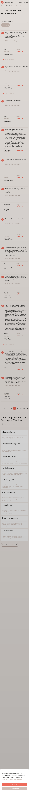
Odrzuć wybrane (14, 788)
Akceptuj (14, 784)
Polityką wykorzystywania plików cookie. (12, 779)
